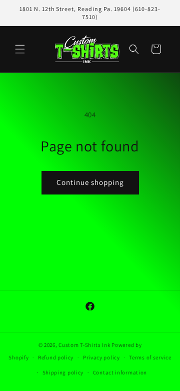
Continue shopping (90, 182)
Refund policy (56, 357)
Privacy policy (101, 357)
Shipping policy (63, 372)
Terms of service (150, 357)
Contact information (120, 372)
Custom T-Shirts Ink (84, 344)
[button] (20, 49)
